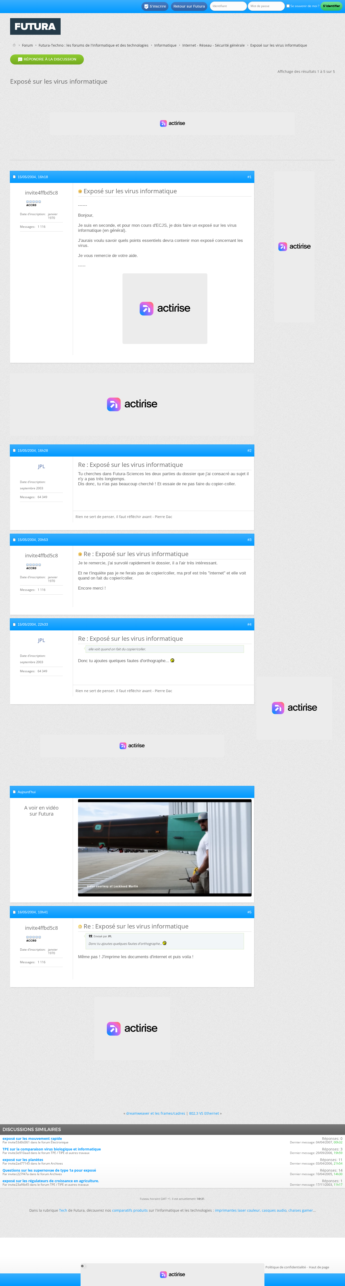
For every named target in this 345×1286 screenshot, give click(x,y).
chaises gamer (300, 1210)
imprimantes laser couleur (237, 1210)
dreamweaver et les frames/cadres (155, 1113)
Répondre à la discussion (47, 59)
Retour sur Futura (189, 6)
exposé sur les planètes (23, 1159)
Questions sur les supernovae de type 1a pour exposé (49, 1170)
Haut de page (319, 1267)
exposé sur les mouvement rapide (32, 1138)
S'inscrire (155, 6)
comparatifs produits (130, 1210)
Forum (27, 45)
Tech (63, 1210)
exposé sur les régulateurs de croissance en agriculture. (51, 1180)
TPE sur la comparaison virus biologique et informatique (52, 1149)
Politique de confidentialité (285, 1267)
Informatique (165, 45)
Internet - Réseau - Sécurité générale (213, 45)
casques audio (274, 1210)
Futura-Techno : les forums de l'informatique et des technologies (94, 45)
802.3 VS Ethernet (204, 1113)
